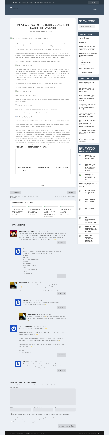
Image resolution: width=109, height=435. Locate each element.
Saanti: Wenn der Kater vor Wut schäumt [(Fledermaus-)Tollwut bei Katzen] (87, 98)
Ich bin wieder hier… (54, 50)
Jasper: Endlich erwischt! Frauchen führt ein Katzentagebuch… (50, 212)
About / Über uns (84, 38)
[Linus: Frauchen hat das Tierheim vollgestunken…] (35, 206)
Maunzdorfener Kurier (27, 231)
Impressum (81, 433)
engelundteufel (24, 283)
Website (57, 407)
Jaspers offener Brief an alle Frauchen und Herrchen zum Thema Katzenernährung (87, 48)
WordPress (41, 433)
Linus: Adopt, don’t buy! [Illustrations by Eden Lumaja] (18, 211)
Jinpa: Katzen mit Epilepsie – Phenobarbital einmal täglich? (86, 89)
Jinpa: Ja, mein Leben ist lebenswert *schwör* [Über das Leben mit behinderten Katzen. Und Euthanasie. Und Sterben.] (87, 123)
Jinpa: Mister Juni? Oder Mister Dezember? (65, 211)
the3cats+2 (82, 95)
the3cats (26, 249)
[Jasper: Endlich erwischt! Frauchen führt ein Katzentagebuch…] (51, 206)
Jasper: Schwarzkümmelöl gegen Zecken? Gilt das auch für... (37, 2)
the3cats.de (41, 31)
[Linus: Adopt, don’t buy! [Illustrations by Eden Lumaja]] (19, 206)
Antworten (61, 242)
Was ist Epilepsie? (87, 72)
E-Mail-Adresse (38, 407)
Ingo (80, 120)
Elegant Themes (23, 433)
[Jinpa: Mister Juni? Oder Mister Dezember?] (67, 206)
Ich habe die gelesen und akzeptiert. (29, 422)
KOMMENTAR (14, 388)
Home (95, 10)
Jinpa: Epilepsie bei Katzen (87, 68)
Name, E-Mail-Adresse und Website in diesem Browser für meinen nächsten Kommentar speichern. (40, 414)
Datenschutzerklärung (26, 422)
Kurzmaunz (82, 42)
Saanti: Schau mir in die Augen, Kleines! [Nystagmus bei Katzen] (87, 114)
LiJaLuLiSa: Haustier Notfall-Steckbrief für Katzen (87, 62)
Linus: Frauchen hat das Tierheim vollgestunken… (34, 211)
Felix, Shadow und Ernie (27, 326)
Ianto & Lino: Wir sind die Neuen (86, 83)
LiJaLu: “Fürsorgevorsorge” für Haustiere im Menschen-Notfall (88, 55)
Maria (81, 88)
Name (12, 407)
